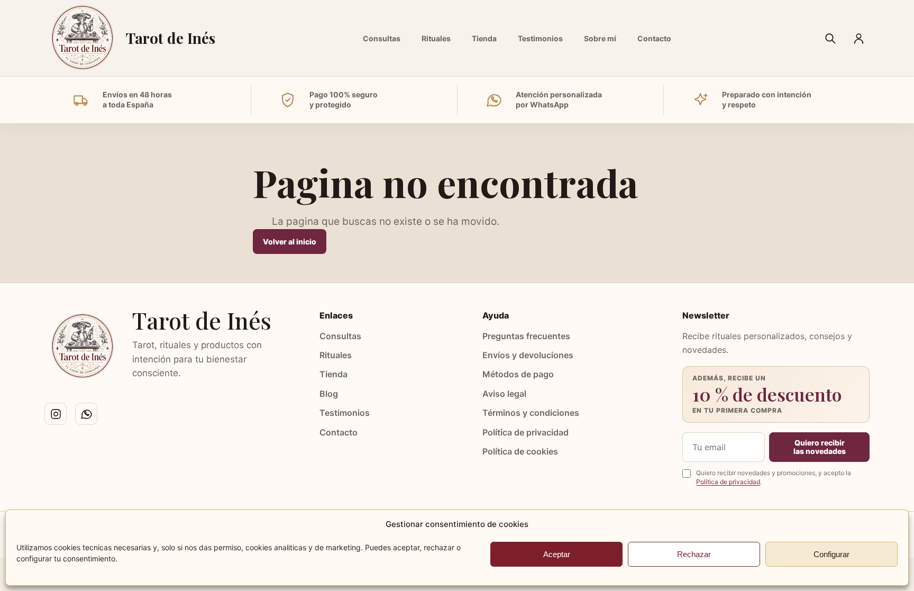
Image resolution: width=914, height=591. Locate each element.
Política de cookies (520, 451)
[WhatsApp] (86, 414)
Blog (328, 393)
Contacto (654, 38)
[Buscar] (830, 38)
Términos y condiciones (530, 412)
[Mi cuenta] (858, 38)
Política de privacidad (525, 432)
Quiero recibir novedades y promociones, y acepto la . (773, 477)
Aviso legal (504, 393)
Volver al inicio (289, 241)
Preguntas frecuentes (526, 336)
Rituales (436, 38)
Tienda (484, 38)
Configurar (831, 554)
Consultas (381, 38)
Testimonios (540, 38)
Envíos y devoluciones (527, 355)
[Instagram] (55, 414)
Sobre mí (600, 38)
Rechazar (694, 554)
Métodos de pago (518, 374)
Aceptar (556, 554)
